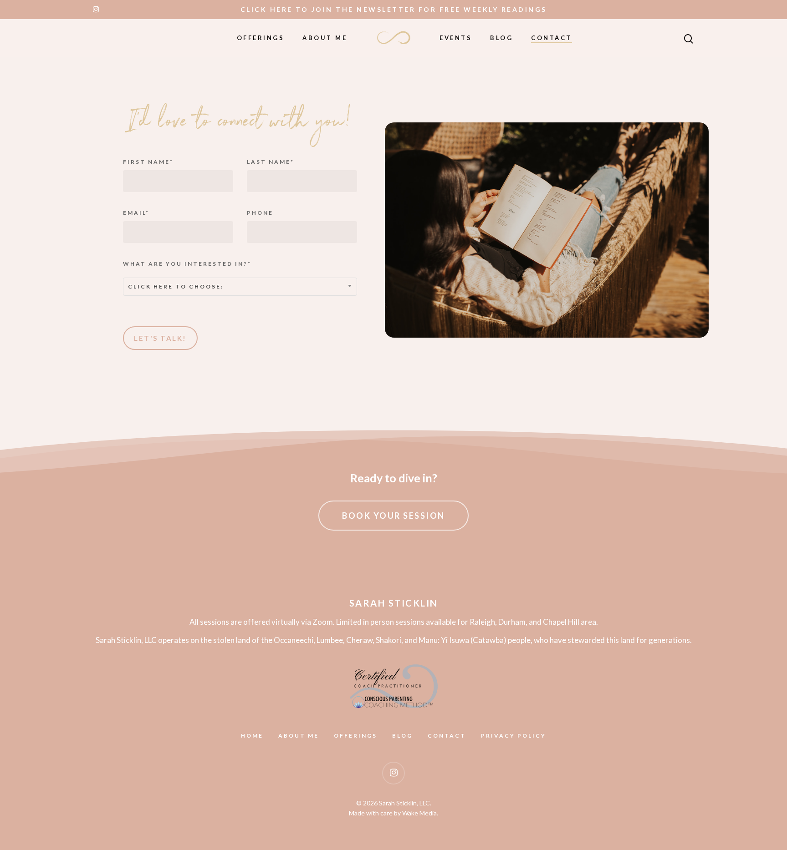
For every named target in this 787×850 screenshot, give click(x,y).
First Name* (148, 161)
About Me (324, 37)
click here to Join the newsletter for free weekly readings (393, 9)
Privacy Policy (513, 736)
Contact (551, 37)
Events (455, 37)
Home (252, 736)
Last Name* (270, 161)
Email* (136, 212)
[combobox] (240, 287)
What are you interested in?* (187, 275)
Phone (260, 212)
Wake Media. (420, 813)
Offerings (261, 37)
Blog (501, 37)
